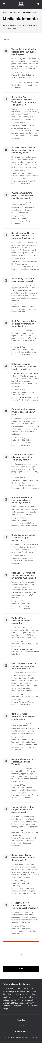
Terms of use (21, 1020)
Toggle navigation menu (4, 4)
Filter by (6, 40)
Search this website (38, 4)
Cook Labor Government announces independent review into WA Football (23, 575)
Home (5, 12)
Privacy (21, 1025)
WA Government (15, 12)
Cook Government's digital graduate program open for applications (23, 324)
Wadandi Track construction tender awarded (20, 621)
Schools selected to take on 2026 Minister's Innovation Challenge (23, 236)
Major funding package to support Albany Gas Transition (23, 762)
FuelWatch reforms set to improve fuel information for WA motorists (23, 666)
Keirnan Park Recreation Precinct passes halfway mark (23, 412)
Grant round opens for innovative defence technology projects (21, 500)
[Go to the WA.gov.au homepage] (21, 4)
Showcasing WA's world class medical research (22, 279)
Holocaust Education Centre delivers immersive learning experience (24, 366)
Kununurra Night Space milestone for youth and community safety (22, 457)
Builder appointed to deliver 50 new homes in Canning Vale (23, 857)
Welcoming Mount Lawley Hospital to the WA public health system (23, 52)
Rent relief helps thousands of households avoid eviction (23, 716)
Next (21, 969)
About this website (21, 1031)
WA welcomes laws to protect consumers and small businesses (22, 195)
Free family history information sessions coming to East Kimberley (23, 905)
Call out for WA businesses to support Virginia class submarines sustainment (23, 101)
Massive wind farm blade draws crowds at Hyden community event (23, 150)
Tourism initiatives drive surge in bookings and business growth (22, 810)
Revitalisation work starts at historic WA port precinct (23, 538)
